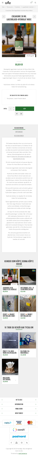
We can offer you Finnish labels (19, 95)
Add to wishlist (17, 114)
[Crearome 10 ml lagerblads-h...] (3, 16)
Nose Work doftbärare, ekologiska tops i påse (10, 379)
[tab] (19, 128)
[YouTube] (16, 443)
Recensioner (19, 136)
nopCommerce (22, 453)
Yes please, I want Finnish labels (16, 98)
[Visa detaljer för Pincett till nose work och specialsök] (10, 340)
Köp (24, 109)
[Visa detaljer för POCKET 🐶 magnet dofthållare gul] (28, 303)
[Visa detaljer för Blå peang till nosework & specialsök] (28, 340)
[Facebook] (11, 443)
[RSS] (27, 443)
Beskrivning (19, 128)
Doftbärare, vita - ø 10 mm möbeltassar (27, 288)
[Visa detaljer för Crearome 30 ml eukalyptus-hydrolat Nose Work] (10, 277)
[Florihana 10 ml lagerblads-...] (34, 16)
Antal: (5, 108)
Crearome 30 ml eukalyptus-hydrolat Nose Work (10, 289)
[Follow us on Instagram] (22, 443)
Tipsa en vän (21, 114)
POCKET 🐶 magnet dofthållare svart (9, 315)
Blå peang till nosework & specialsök (25, 352)
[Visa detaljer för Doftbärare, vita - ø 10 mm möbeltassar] (28, 277)
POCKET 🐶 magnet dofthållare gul (26, 315)
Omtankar (19, 132)
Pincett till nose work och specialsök (10, 352)
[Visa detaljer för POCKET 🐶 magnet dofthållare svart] (10, 303)
